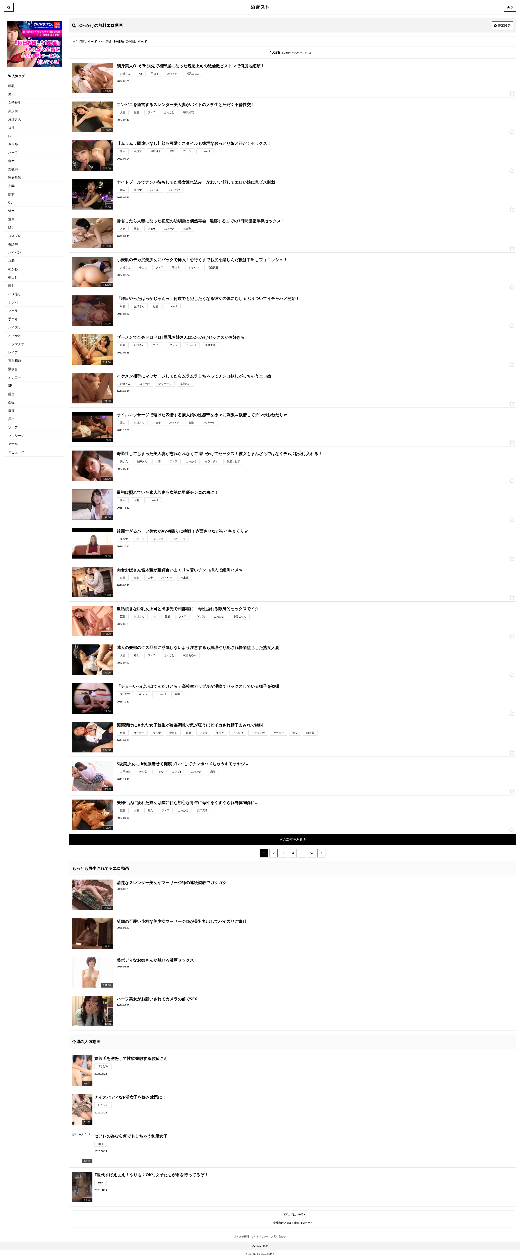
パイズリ (14, 327)
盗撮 (11, 402)
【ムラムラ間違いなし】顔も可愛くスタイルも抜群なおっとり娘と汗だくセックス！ (194, 143)
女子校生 (14, 102)
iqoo (100, 1144)
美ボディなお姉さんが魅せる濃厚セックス (155, 960)
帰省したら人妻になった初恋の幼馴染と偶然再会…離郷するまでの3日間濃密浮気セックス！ (201, 221)
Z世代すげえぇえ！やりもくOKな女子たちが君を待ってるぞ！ (151, 1174)
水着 (11, 260)
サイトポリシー (260, 1236)
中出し (13, 277)
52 (312, 853)
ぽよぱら (103, 1066)
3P (10, 385)
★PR (100, 1182)
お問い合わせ (278, 1236)
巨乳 (11, 86)
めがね (13, 269)
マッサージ (16, 435)
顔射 (11, 285)
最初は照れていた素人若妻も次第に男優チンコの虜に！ (167, 492)
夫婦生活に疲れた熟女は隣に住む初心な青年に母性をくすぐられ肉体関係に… (187, 802)
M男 (11, 227)
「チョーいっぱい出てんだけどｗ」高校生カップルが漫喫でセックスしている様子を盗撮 (198, 686)
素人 (11, 94)
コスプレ (14, 235)
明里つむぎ (233, 461)
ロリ (11, 127)
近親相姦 (14, 360)
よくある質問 (241, 1236)
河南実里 (213, 267)
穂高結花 (188, 112)
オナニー (14, 377)
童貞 (11, 219)
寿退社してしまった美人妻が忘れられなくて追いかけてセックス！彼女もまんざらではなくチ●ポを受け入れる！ (219, 453)
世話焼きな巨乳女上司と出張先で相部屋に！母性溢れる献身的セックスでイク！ (190, 608)
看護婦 (13, 244)
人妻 (11, 186)
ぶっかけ (14, 335)
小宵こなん (239, 616)
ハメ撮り (14, 294)
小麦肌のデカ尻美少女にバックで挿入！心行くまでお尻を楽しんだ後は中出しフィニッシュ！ (202, 259)
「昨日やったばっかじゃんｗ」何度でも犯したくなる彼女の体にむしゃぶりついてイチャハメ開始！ (208, 298)
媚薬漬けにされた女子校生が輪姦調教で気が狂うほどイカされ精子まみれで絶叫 (190, 725)
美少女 (13, 111)
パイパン (14, 252)
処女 (11, 211)
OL (10, 202)
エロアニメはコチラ (292, 1214)
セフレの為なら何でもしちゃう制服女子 (131, 1136)
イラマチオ (16, 344)
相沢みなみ (193, 73)
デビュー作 (16, 452)
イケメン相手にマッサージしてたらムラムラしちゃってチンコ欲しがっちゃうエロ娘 (194, 376)
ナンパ (13, 302)
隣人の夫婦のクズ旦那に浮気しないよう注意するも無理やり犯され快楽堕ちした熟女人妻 (198, 647)
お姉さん (14, 119)
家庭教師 (14, 177)
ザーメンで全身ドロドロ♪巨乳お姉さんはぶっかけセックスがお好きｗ (181, 337)
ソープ (13, 427)
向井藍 (310, 733)
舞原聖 (187, 228)
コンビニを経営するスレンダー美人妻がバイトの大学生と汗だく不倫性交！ (186, 104)
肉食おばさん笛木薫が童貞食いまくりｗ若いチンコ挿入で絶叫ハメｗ (180, 570)
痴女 (11, 161)
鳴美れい (185, 384)
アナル (13, 444)
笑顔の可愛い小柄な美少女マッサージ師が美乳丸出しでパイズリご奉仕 (182, 921)
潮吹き (13, 369)
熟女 (11, 194)
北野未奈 (210, 345)
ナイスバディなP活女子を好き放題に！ (130, 1097)
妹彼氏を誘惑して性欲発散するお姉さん (131, 1058)
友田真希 (202, 810)
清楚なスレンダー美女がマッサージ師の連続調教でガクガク (171, 882)
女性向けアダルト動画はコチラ (292, 1222)
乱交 (11, 394)
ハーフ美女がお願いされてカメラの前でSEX (157, 999)
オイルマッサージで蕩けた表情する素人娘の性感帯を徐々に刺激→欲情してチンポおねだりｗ (202, 414)
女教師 (13, 169)
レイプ (13, 352)
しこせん (103, 1105)
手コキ (13, 319)
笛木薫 (184, 577)
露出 (11, 419)
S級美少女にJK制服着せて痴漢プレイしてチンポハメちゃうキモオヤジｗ (183, 763)
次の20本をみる (291, 839)
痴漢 (11, 410)
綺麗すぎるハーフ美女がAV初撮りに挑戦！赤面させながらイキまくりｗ (182, 531)
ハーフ (13, 152)
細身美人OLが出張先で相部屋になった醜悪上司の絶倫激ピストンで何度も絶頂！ (191, 65)
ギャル (13, 144)
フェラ (13, 310)
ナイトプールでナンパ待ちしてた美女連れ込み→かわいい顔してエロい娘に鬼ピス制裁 (196, 182)
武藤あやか (189, 655)
